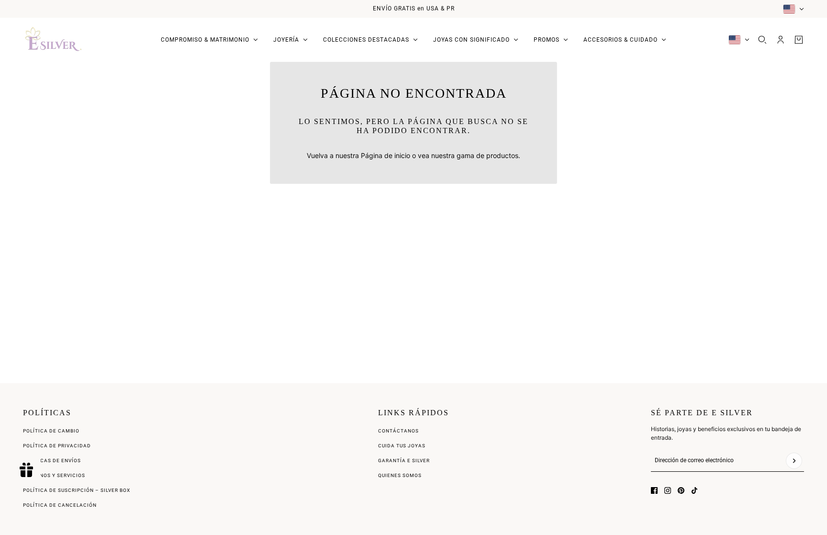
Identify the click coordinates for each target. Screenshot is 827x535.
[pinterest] (681, 490)
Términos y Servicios (54, 475)
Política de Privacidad (57, 445)
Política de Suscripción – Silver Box (76, 490)
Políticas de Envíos (52, 460)
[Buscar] (762, 39)
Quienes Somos (400, 475)
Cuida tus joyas (401, 445)
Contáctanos (398, 430)
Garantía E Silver (404, 460)
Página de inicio (385, 155)
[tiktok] (694, 490)
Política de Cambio (51, 430)
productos (502, 155)
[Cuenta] (780, 39)
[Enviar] (794, 461)
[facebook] (654, 490)
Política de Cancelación (60, 505)
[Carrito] (798, 39)
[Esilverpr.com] (53, 39)
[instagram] (667, 490)
